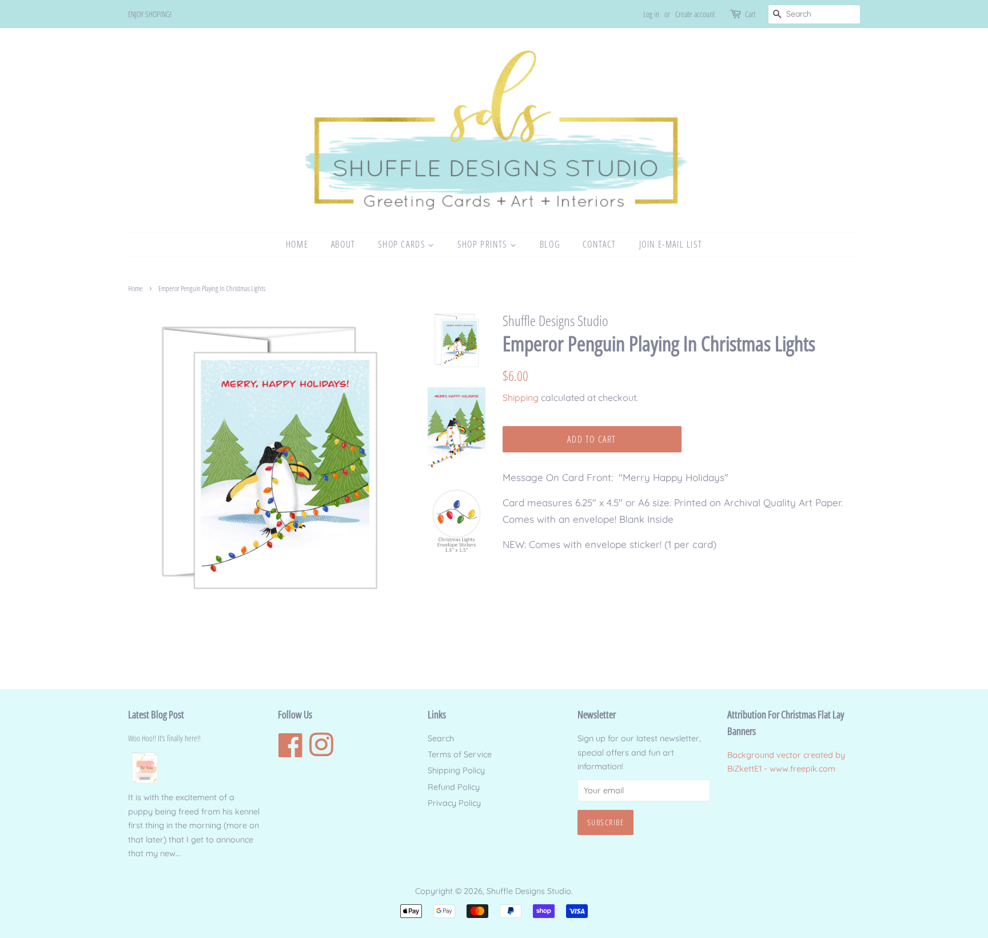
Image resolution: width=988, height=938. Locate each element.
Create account (695, 14)
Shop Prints (483, 244)
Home (297, 244)
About (343, 244)
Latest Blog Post (156, 714)
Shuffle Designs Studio (529, 891)
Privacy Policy (454, 803)
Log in (651, 14)
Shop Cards (403, 244)
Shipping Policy (456, 770)
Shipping (521, 397)
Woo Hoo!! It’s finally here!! (164, 738)
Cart (750, 14)
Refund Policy (454, 787)
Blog (550, 244)
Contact (599, 244)
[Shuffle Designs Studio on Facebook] (290, 752)
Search (441, 738)
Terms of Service (460, 754)
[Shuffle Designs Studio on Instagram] (321, 752)
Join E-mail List (671, 244)
